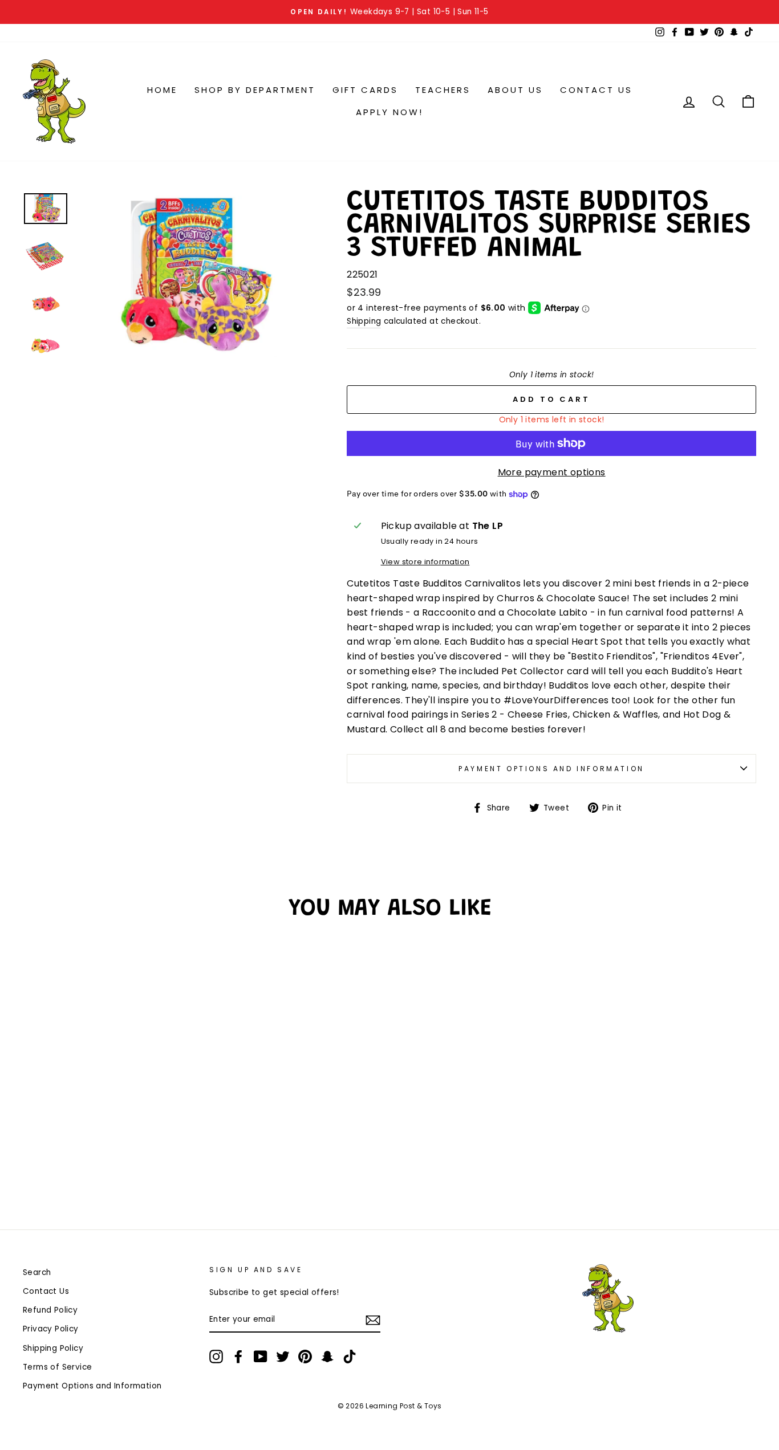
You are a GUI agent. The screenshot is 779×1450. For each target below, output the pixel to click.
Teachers (442, 90)
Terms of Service (57, 1367)
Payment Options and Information (551, 768)
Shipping (364, 321)
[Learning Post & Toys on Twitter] (283, 1356)
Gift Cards (365, 90)
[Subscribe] (373, 1320)
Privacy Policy (51, 1328)
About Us (515, 90)
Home (162, 90)
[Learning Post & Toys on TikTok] (349, 1356)
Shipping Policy (53, 1348)
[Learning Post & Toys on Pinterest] (305, 1356)
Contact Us (596, 90)
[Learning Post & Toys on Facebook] (238, 1356)
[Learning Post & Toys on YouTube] (260, 1356)
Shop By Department (254, 90)
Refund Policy (50, 1310)
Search (37, 1272)
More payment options (552, 472)
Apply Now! (389, 112)
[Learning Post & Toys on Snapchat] (327, 1356)
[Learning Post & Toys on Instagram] (216, 1356)
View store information (425, 562)
